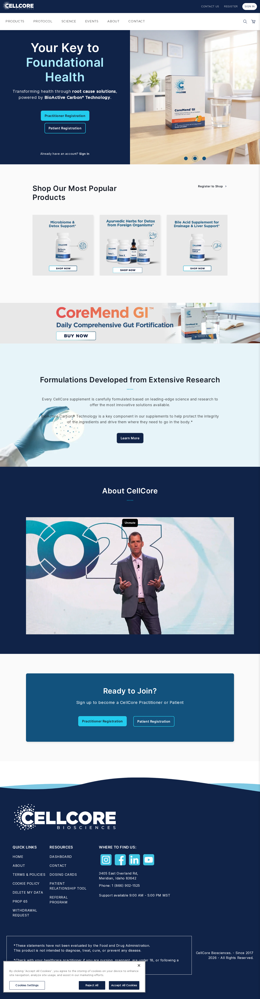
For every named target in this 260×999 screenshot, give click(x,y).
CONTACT (58, 866)
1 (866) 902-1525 (126, 885)
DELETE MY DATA (28, 892)
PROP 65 (20, 901)
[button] (244, 22)
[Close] (138, 965)
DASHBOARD (61, 857)
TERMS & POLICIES (29, 874)
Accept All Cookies (124, 985)
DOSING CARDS (63, 874)
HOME (18, 857)
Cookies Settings (27, 985)
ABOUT (19, 866)
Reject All (92, 985)
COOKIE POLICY (26, 883)
